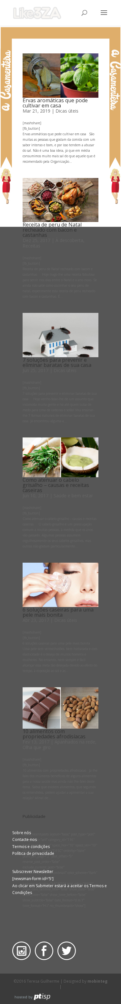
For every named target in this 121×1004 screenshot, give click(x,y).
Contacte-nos (24, 839)
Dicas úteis (66, 111)
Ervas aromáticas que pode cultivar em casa (55, 103)
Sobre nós (21, 832)
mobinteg (97, 981)
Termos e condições (31, 846)
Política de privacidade (33, 853)
